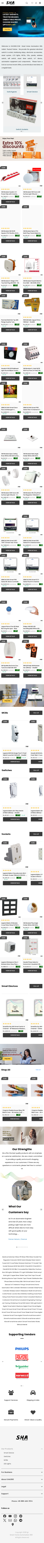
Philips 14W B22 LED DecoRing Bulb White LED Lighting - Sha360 (31, 628)
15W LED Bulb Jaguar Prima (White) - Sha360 (31, 321)
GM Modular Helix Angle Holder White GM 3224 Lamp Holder (30, 456)
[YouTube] (10, 1516)
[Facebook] (5, 1516)
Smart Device (9, 1453)
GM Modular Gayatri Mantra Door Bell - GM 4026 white (32, 282)
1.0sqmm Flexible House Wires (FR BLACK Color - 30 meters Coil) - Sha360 (13, 1112)
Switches (7, 1456)
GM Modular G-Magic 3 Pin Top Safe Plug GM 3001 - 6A (10, 282)
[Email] (10, 1520)
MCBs (6, 1460)
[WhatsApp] (15, 1520)
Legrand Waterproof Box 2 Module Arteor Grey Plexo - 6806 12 (10, 964)
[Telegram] (21, 1520)
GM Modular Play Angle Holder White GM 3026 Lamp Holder (30, 925)
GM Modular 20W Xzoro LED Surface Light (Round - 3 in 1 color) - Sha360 (10, 495)
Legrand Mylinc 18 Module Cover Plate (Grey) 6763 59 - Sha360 (10, 925)
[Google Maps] (13, 1524)
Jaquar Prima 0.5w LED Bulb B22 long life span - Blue (10, 627)
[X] (5, 1520)
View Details (10, 202)
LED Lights (7, 1464)
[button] (30, 3)
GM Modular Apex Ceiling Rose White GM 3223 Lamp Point (9, 456)
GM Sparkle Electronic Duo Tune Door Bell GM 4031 (9, 667)
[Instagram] (15, 1516)
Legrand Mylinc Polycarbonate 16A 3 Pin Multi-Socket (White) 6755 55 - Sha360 (14, 875)
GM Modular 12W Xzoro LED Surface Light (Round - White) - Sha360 (31, 194)
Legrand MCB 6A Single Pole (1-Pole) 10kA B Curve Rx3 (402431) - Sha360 (14, 754)
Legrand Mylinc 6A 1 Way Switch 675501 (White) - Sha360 (13, 812)
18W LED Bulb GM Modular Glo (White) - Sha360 (31, 667)
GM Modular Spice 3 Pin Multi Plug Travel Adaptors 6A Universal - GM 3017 (31, 233)
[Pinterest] (21, 1516)
